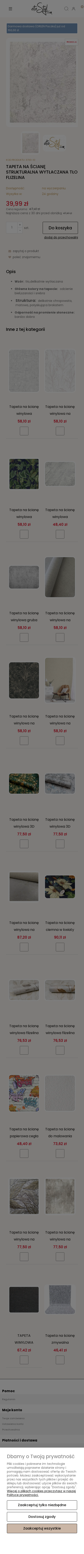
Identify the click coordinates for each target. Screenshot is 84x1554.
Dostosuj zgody (42, 1516)
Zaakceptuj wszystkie (42, 1528)
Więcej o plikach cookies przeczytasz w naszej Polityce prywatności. (41, 1493)
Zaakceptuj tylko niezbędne (42, 1505)
